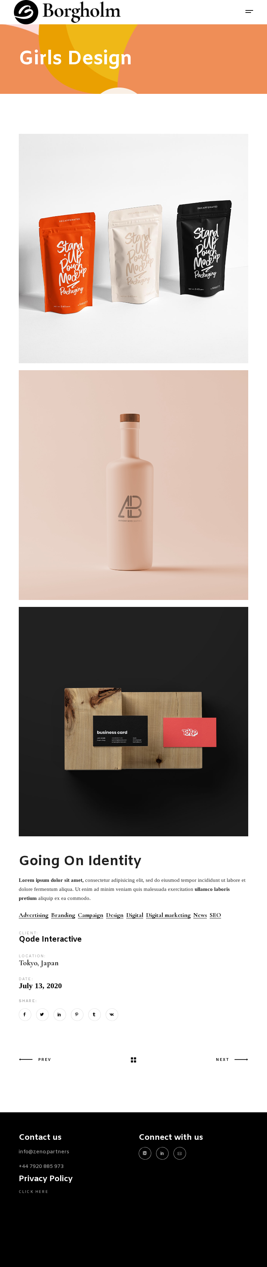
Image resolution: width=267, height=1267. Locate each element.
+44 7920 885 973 (41, 1166)
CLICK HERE (34, 1191)
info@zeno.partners (44, 1151)
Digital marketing (168, 915)
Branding (63, 915)
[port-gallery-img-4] (133, 485)
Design (114, 915)
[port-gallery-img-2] (133, 721)
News (200, 915)
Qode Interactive (50, 939)
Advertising (33, 915)
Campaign (90, 915)
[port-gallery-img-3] (133, 248)
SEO (215, 915)
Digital (134, 915)
